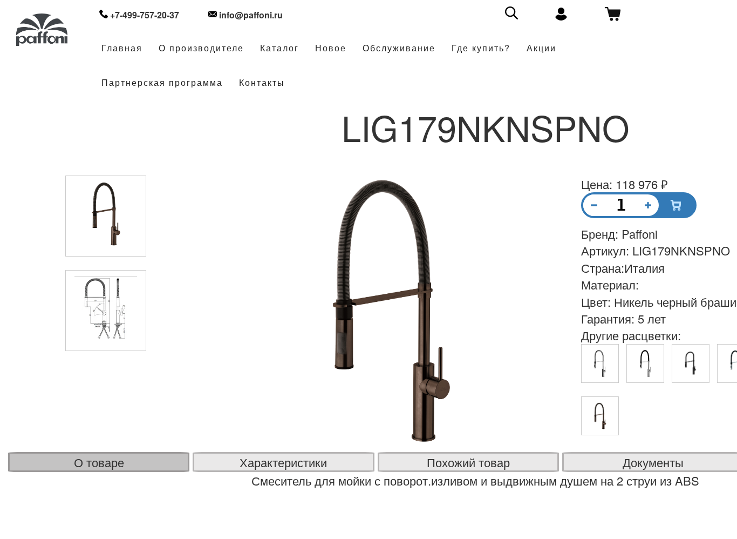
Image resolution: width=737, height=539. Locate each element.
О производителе (201, 48)
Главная (121, 48)
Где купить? (481, 48)
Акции (541, 48)
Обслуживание (399, 48)
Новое (330, 48)
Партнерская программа (162, 83)
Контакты (262, 83)
